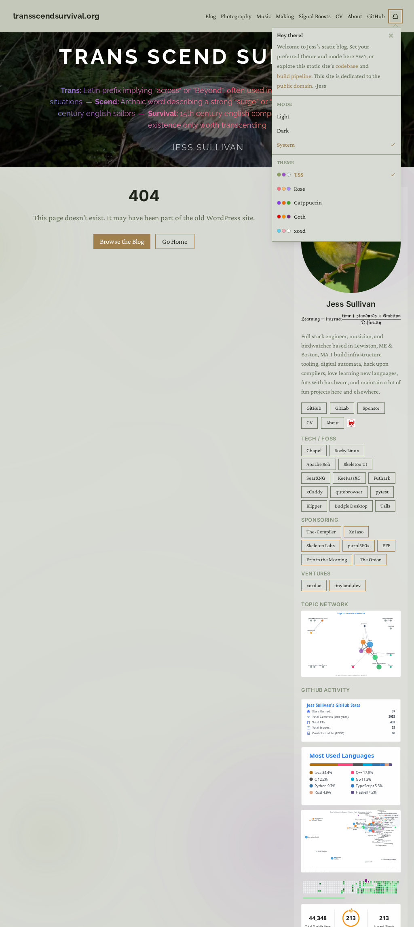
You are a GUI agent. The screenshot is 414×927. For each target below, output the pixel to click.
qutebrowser (349, 492)
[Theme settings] (395, 16)
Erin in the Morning (326, 560)
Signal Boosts (315, 16)
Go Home (175, 241)
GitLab (342, 408)
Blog (210, 16)
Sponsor (371, 408)
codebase (347, 66)
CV (339, 16)
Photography (236, 16)
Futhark (382, 478)
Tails (385, 506)
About (355, 16)
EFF (386, 545)
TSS (298, 174)
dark (283, 130)
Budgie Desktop (351, 506)
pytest (382, 492)
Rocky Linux (346, 450)
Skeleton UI (355, 464)
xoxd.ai (313, 585)
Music (263, 16)
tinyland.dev (347, 585)
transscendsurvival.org (56, 15)
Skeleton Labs (320, 545)
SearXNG (315, 478)
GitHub (376, 16)
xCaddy (314, 492)
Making (285, 16)
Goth (300, 216)
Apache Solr (318, 464)
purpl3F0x (359, 545)
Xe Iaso (356, 532)
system (286, 144)
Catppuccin (308, 202)
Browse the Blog (122, 241)
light (283, 116)
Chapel (313, 450)
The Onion (371, 560)
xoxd (300, 231)
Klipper (314, 506)
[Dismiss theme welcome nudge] (391, 35)
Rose (299, 188)
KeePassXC (349, 478)
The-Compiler (321, 532)
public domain (294, 85)
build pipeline (294, 76)
